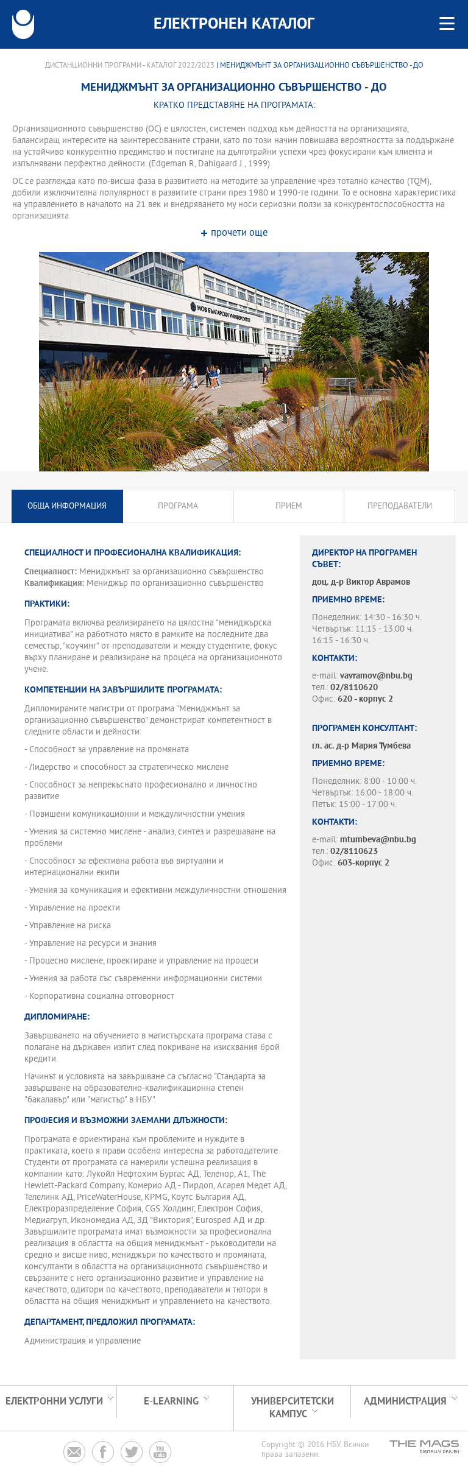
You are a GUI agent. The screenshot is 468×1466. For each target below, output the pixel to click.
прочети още (239, 233)
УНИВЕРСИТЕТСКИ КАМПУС (292, 1408)
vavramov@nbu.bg (376, 676)
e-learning (171, 1401)
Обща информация (67, 506)
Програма (178, 506)
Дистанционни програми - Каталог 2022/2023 (129, 66)
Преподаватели (399, 506)
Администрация (405, 1401)
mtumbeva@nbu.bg (378, 840)
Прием (288, 506)
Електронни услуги (54, 1401)
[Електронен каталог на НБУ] (23, 24)
